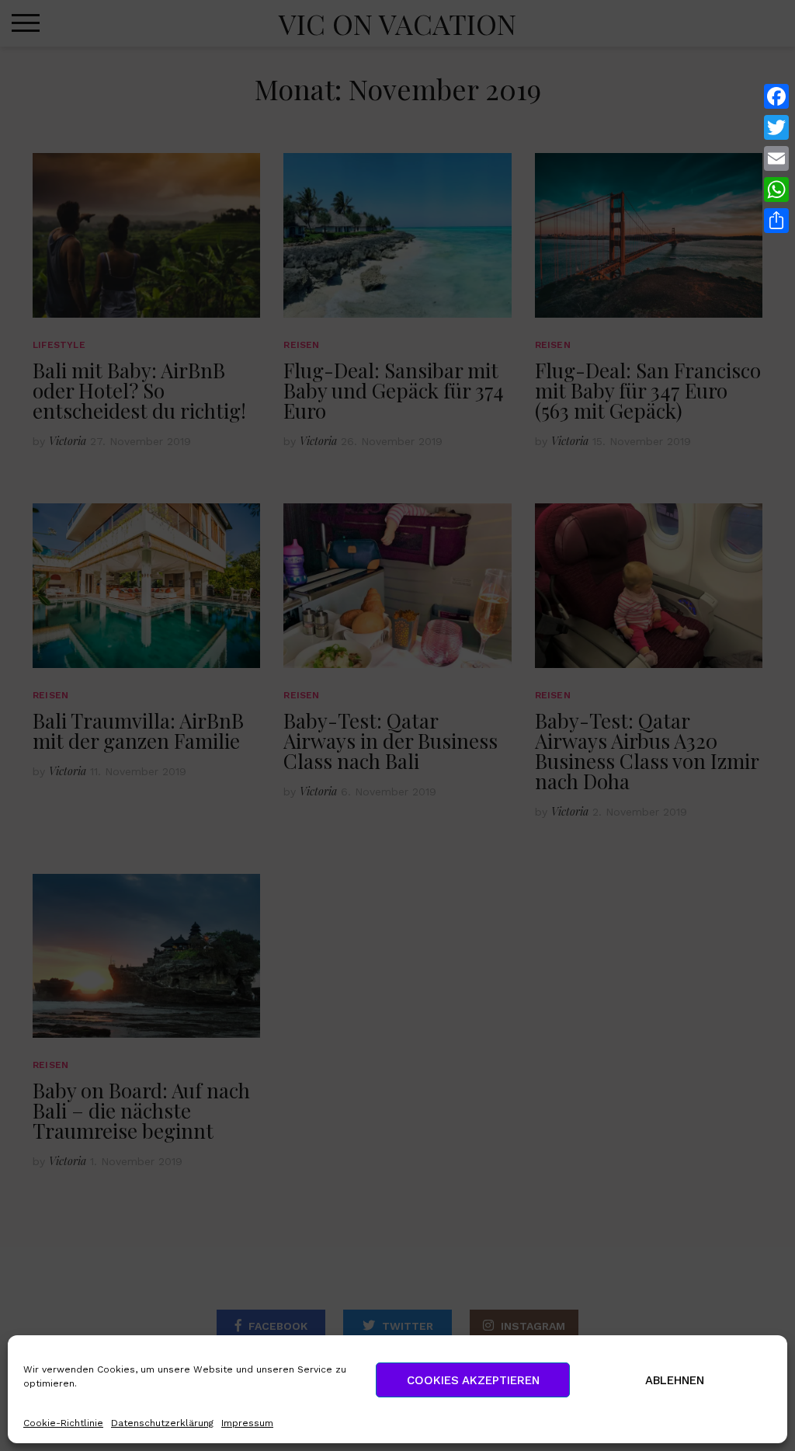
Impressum (247, 1423)
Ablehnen (674, 1380)
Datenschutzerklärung (162, 1423)
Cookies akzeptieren (473, 1380)
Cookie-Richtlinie (63, 1423)
